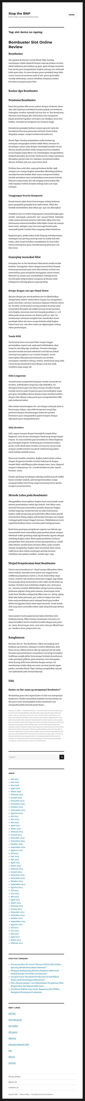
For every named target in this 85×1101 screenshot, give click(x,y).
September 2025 (18, 810)
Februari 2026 (17, 794)
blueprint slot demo (49, 715)
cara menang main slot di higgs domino (43, 717)
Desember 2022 (17, 912)
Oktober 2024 (17, 844)
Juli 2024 (14, 853)
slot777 (12, 1057)
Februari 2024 (17, 869)
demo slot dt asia (15, 722)
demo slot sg (42, 729)
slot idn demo (19, 738)
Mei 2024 (15, 859)
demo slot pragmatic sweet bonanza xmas (43, 727)
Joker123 (12, 1038)
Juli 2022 (14, 927)
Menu (72, 15)
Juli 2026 (15, 779)
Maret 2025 (16, 829)
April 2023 (15, 900)
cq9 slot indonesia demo (34, 720)
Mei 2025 (15, 822)
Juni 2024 (15, 856)
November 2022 (18, 915)
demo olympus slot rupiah (52, 720)
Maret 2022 (16, 940)
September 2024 (18, 847)
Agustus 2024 (17, 850)
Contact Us (13, 1087)
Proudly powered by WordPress (42, 1094)
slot (10, 1051)
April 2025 (15, 825)
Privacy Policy (14, 1077)
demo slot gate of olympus (46, 722)
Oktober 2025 (17, 807)
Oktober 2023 (17, 881)
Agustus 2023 (17, 887)
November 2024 (18, 841)
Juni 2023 (15, 893)
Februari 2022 (17, 943)
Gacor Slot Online (29, 710)
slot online (13, 1026)
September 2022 (18, 921)
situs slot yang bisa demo (38, 734)
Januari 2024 (16, 872)
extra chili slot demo (54, 729)
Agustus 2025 (17, 813)
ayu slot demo (22, 715)
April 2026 (15, 788)
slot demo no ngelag (36, 736)
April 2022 (15, 937)
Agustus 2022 (17, 924)
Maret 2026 (16, 791)
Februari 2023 (17, 906)
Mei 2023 (15, 897)
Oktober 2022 (17, 918)
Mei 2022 (15, 934)
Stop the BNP (19, 13)
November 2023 (18, 878)
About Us (13, 1082)
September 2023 (18, 884)
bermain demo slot (35, 715)
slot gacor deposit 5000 (19, 1044)
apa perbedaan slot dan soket (29, 713)
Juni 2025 (15, 819)
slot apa (11, 736)
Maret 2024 (16, 866)
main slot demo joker (31, 731)
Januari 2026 (16, 798)
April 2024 (15, 863)
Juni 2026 (15, 782)
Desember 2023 (17, 875)
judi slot (12, 1013)
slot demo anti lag (21, 736)
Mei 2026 (15, 785)
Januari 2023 (16, 909)
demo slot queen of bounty (27, 729)
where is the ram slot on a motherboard (31, 741)
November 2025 (18, 804)
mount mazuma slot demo (49, 731)
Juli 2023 (14, 890)
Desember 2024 (17, 838)
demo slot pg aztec (31, 724)
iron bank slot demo (16, 731)
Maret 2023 (16, 903)
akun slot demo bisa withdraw (48, 710)
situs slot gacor (15, 1020)
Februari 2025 (17, 832)
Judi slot (12, 1063)
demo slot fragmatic (28, 722)
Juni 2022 (15, 931)
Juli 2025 (14, 816)
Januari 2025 (16, 835)
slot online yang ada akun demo (36, 738)
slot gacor (13, 1032)
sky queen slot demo (55, 734)
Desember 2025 (17, 801)
